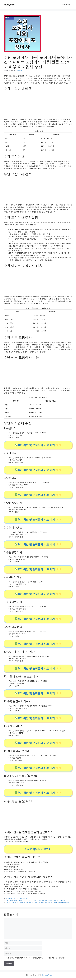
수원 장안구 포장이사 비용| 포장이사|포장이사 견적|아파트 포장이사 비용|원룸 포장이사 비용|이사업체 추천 (37, 902)
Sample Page (66, 4)
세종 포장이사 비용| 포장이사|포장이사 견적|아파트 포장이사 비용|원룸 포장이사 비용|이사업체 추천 (35, 900)
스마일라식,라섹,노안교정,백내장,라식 (17, 898)
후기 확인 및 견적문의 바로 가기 (36, 445)
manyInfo (9, 4)
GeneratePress (47, 975)
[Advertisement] (38, 105)
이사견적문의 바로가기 (38, 849)
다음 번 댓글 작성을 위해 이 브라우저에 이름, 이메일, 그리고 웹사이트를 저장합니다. (36, 958)
